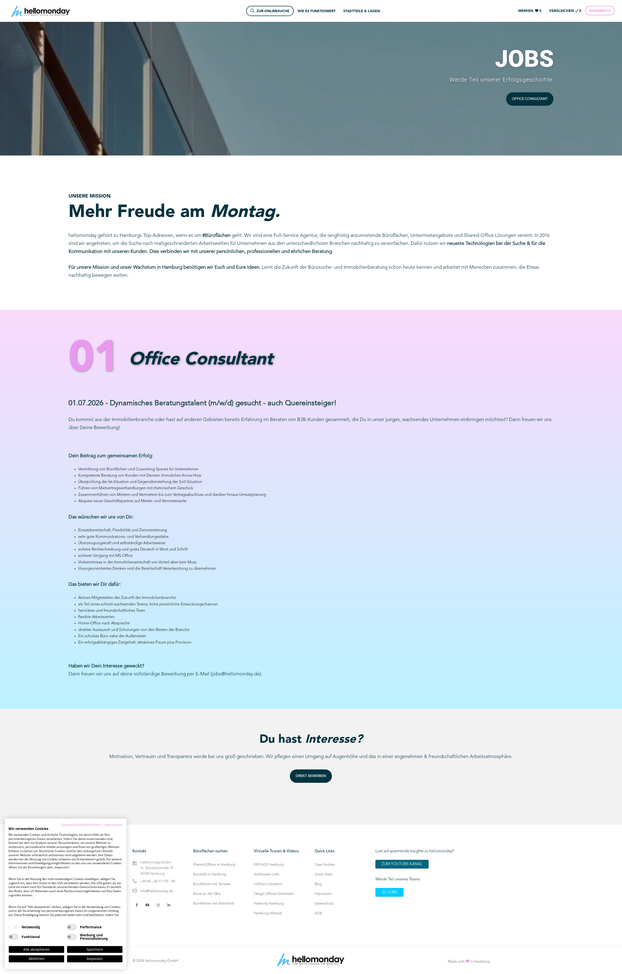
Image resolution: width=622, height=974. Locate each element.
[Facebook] (137, 905)
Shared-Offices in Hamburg (214, 864)
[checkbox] (13, 927)
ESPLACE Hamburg (269, 864)
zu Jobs (389, 892)
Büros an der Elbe (207, 894)
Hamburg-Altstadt (268, 913)
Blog (318, 884)
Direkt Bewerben (311, 776)
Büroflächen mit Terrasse (212, 884)
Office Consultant (530, 99)
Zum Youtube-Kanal (402, 864)
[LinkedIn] (168, 905)
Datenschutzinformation (80, 824)
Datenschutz (324, 903)
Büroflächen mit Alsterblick (213, 903)
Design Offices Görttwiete (274, 894)
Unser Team (324, 874)
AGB (318, 913)
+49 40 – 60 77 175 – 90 (157, 881)
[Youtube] (147, 905)
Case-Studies (325, 864)
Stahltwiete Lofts (266, 874)
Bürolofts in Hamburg (209, 874)
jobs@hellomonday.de (236, 674)
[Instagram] (158, 905)
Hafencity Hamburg (269, 903)
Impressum (323, 894)
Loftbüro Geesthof (268, 884)
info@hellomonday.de (156, 891)
